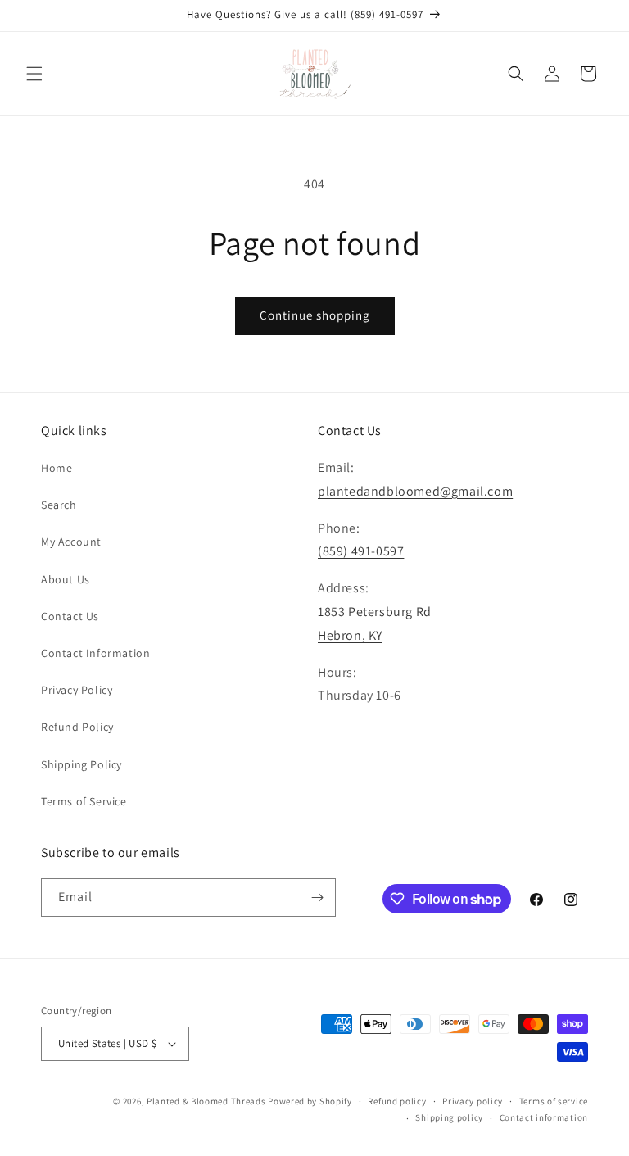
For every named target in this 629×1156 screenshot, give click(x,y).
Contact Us (70, 616)
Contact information (544, 1117)
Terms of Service (84, 801)
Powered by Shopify (310, 1101)
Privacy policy (472, 1101)
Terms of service (553, 1101)
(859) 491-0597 (361, 551)
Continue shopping (315, 315)
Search (59, 504)
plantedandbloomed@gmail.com (415, 491)
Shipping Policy (81, 764)
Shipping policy (449, 1117)
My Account (71, 541)
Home (56, 467)
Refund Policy (77, 726)
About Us (65, 579)
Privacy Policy (76, 689)
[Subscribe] (317, 897)
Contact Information (95, 653)
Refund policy (397, 1101)
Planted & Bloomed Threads (207, 1101)
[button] (34, 74)
